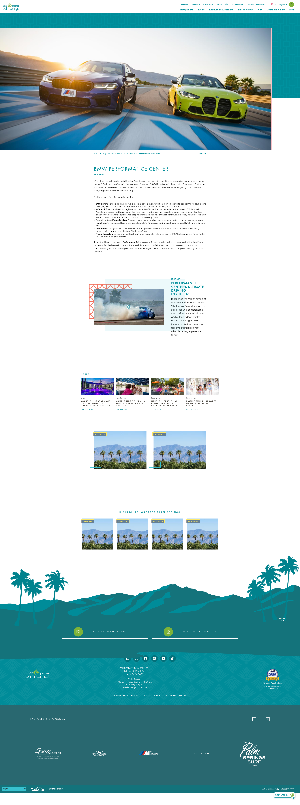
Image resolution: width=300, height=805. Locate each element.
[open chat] (284, 795)
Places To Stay (245, 9)
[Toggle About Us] (139, 695)
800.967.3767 (139, 671)
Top (282, 621)
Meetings (184, 4)
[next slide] (268, 719)
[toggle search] (291, 4)
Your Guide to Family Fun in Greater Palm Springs (130, 403)
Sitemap (157, 695)
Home (97, 153)
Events (201, 9)
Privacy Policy (169, 695)
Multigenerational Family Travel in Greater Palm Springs (166, 403)
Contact (146, 695)
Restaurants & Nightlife (221, 9)
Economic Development (256, 4)
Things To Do (186, 9)
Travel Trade (208, 4)
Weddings (195, 4)
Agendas (182, 695)
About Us (134, 695)
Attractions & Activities (125, 153)
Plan (260, 9)
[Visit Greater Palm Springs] (10, 6)
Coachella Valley (276, 9)
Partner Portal (237, 4)
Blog (291, 9)
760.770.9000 (136, 673)
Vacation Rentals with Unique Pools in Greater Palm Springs (96, 403)
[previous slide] (254, 719)
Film (226, 4)
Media (219, 4)
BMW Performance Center (149, 153)
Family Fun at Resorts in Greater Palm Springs (201, 403)
